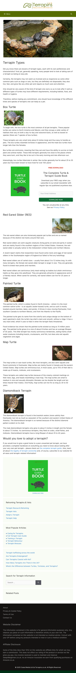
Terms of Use (8, 614)
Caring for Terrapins (15, 533)
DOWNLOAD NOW (56, 200)
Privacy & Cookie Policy (12, 611)
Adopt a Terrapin (12, 515)
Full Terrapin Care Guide (17, 536)
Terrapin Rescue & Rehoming (17, 508)
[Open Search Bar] (71, 14)
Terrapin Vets (11, 511)
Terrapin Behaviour (14, 541)
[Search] (38, 582)
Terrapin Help (11, 518)
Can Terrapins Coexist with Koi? (18, 559)
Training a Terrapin (14, 538)
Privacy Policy (59, 207)
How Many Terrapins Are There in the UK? (22, 563)
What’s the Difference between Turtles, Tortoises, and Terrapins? (32, 566)
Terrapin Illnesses (14, 543)
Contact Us (7, 618)
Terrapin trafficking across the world (20, 553)
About (5, 608)
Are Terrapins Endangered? (17, 556)
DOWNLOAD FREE (38, 493)
